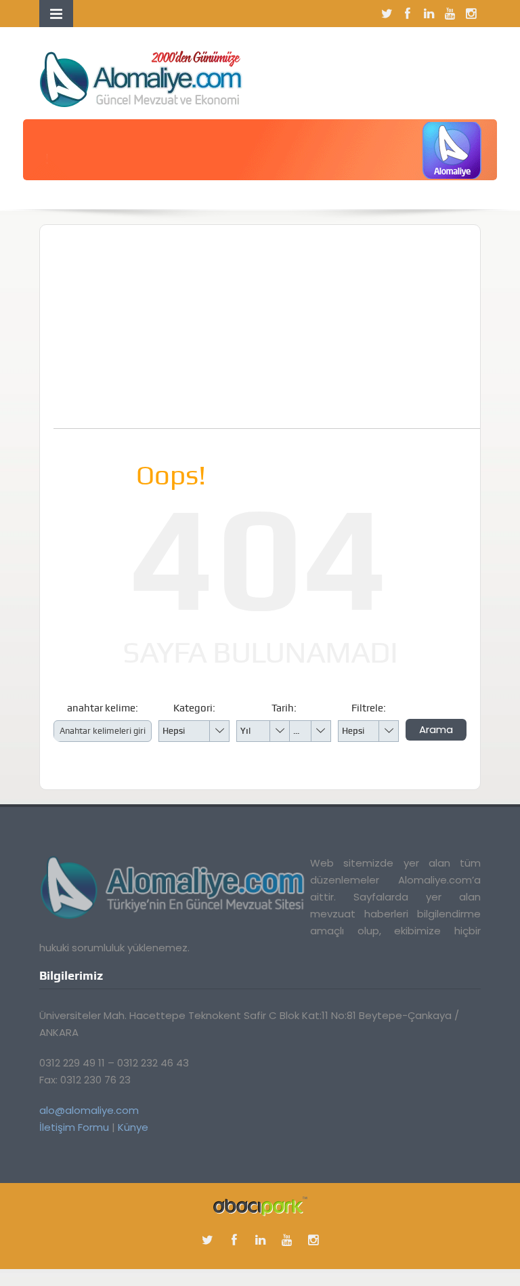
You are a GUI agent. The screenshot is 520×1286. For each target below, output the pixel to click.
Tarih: (284, 708)
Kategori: (194, 708)
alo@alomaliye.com (89, 1110)
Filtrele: (368, 708)
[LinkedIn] (428, 13)
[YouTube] (449, 13)
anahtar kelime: (102, 708)
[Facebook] (407, 13)
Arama (436, 729)
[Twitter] (386, 13)
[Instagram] (470, 13)
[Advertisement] (286, 333)
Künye (133, 1127)
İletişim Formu (74, 1127)
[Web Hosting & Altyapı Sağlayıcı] (260, 1205)
